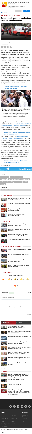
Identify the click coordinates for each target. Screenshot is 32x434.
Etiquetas (3, 175)
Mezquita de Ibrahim (14, 179)
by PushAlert (4, 12)
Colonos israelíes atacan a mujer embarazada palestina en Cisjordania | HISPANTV (16, 109)
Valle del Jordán (5, 181)
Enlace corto (4, 187)
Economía (13, 416)
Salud (12, 421)
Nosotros (24, 416)
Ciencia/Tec (14, 418)
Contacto (24, 418)
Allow (27, 11)
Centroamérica (4, 426)
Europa (2, 421)
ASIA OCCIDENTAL (6, 15)
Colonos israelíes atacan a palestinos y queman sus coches (16, 87)
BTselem (3, 184)
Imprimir (5, 44)
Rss (23, 421)
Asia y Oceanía (4, 418)
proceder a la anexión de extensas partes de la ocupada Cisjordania (16, 125)
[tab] (8, 322)
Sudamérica (4, 424)
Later (18, 11)
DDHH (25, 181)
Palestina (17, 15)
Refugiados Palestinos (16, 181)
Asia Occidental (4, 416)
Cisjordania (4, 179)
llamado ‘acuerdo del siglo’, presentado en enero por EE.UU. (14, 137)
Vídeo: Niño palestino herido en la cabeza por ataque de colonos (17, 133)
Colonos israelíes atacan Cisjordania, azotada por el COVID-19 (15, 162)
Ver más (3, 368)
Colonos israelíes (25, 179)
